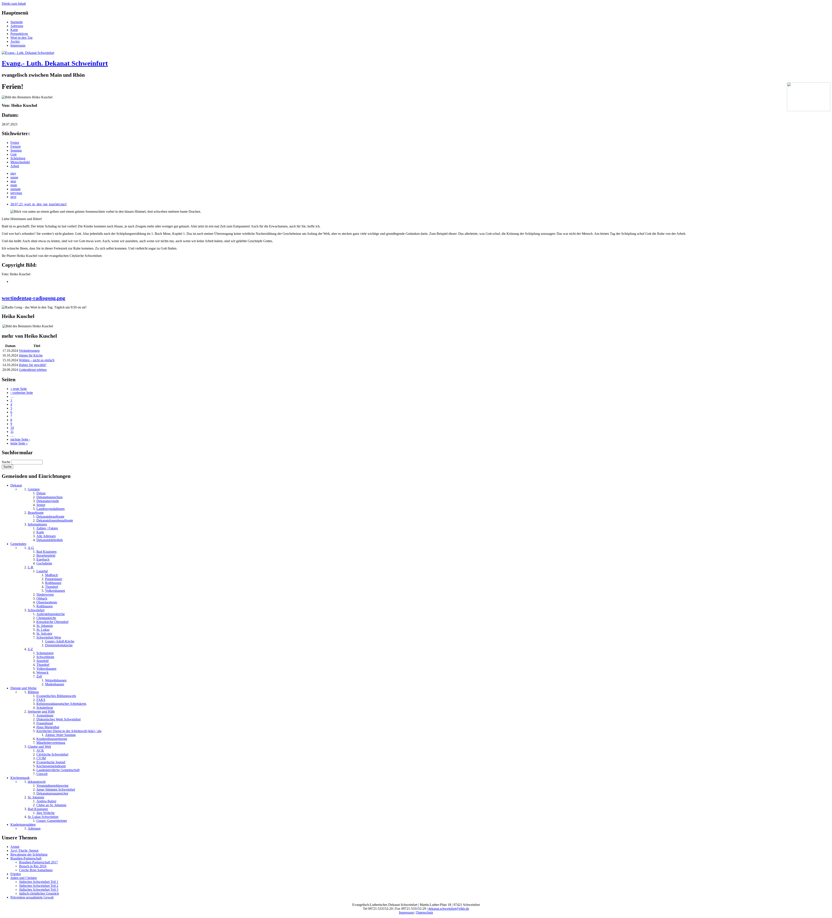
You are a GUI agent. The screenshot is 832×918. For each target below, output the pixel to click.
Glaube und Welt (39, 746)
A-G (31, 548)
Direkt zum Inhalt (14, 3)
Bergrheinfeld (45, 555)
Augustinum (44, 715)
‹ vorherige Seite (21, 392)
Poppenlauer (53, 579)
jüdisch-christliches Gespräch (39, 893)
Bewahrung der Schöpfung (28, 854)
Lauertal (42, 571)
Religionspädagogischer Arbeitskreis (61, 704)
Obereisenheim (46, 602)
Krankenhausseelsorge (51, 739)
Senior (40, 505)
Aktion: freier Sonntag (60, 735)
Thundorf (51, 587)
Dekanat (16, 485)
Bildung (33, 692)
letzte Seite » (19, 443)
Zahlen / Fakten (47, 528)
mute (13, 185)
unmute (15, 189)
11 (12, 431)
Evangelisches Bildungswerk (56, 696)
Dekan (41, 493)
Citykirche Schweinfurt (52, 754)
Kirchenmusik (20, 778)
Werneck (42, 672)
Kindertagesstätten (23, 824)
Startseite (16, 22)
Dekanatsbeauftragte (50, 516)
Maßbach (51, 575)
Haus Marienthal (47, 727)
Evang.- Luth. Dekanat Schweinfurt (55, 63)
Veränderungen (29, 350)
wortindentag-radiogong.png (33, 298)
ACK (40, 750)
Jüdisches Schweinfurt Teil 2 (38, 885)
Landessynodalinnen (50, 509)
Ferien (14, 142)
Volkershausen (55, 590)
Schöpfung (17, 158)
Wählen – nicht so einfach (36, 360)
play (13, 173)
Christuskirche (46, 618)
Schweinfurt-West (48, 637)
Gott (13, 154)
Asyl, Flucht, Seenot (24, 850)
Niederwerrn (45, 594)
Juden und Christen (23, 878)
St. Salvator (44, 633)
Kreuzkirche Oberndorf (52, 622)
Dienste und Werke (23, 688)
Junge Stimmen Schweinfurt (55, 789)
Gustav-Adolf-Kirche (59, 641)
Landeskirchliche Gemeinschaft (58, 770)
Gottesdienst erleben (33, 369)
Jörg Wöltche (45, 813)
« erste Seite (18, 389)
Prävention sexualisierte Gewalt (32, 897)
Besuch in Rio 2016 (32, 866)
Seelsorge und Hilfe (41, 711)
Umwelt (41, 774)
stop (13, 181)
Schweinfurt (36, 610)
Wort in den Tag (21, 37)
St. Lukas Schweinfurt (43, 817)
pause (14, 177)
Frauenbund (44, 723)
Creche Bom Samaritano (36, 870)
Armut (14, 846)
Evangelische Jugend (50, 762)
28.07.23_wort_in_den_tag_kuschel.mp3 (38, 204)
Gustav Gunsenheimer (51, 820)
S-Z (30, 649)
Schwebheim (45, 657)
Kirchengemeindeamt (51, 766)
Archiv (15, 41)
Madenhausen (54, 684)
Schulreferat (44, 707)
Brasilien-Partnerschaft (25, 858)
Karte (14, 30)
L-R (30, 567)
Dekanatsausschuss (49, 497)
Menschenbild (20, 162)
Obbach (41, 598)
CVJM (41, 758)
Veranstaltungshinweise (52, 785)
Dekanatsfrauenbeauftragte (54, 520)
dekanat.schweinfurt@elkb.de (448, 908)
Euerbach (42, 559)
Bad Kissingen (46, 551)
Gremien (34, 489)
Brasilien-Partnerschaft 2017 (38, 862)
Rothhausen (53, 583)
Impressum (17, 45)
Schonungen (45, 653)
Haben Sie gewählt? (32, 365)
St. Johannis (44, 626)
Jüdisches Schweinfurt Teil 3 (38, 889)
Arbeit (14, 166)
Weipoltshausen (56, 680)
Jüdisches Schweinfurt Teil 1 (38, 882)
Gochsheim (44, 563)
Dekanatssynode (47, 501)
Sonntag (16, 150)
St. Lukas (42, 629)
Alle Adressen (46, 536)
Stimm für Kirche (31, 355)
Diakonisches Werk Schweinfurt (58, 719)
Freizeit (15, 146)
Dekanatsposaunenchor (52, 793)
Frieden (15, 874)
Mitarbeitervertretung (50, 742)
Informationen (37, 524)
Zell (39, 676)
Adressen (16, 26)
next (13, 197)
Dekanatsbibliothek (49, 540)
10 (12, 428)
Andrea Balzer (46, 801)
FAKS (40, 700)
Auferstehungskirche (50, 614)
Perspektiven (19, 34)
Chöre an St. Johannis (51, 805)
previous (16, 193)
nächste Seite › (20, 439)
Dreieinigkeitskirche (59, 645)
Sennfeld (42, 661)
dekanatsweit (37, 781)
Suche (6, 462)
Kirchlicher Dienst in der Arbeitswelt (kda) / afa (68, 731)
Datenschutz (424, 912)
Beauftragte (36, 512)
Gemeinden (18, 544)
